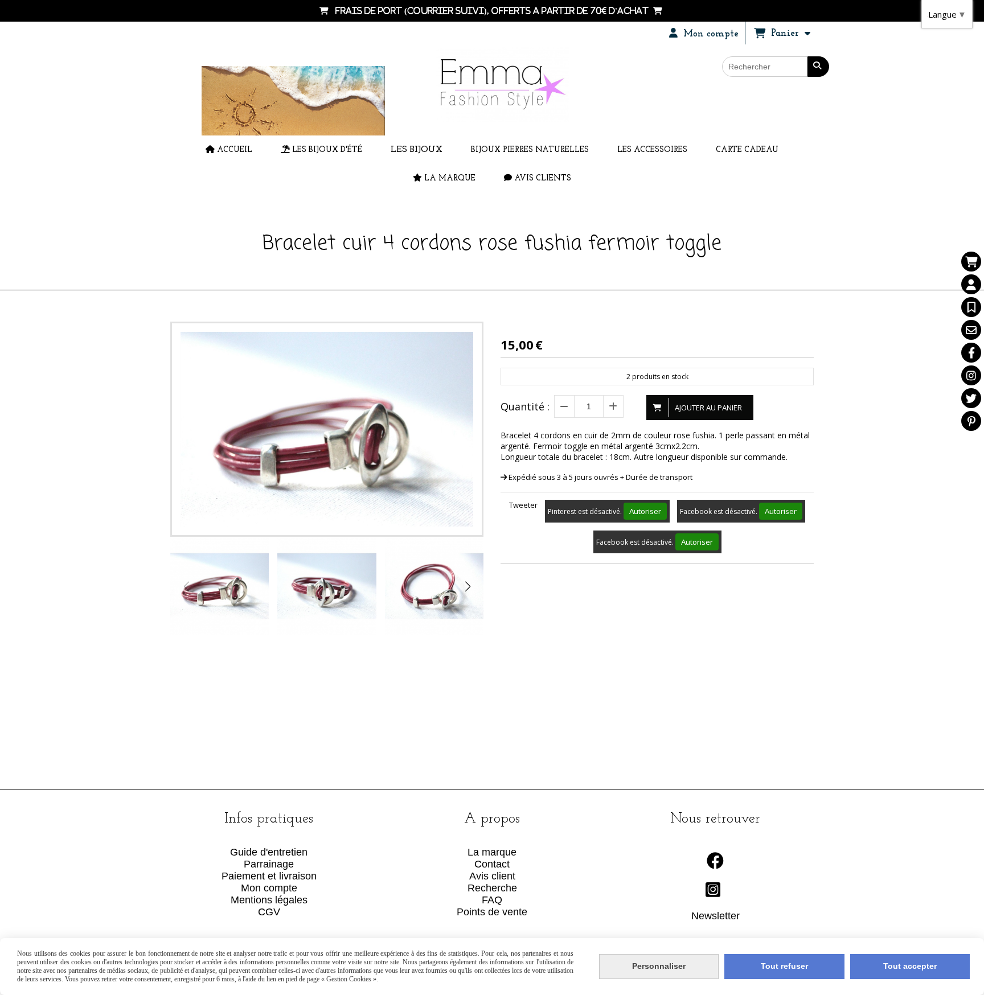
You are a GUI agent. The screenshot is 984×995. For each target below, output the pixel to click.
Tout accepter (910, 966)
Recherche (492, 888)
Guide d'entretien (269, 852)
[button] (467, 586)
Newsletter (715, 916)
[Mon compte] (971, 284)
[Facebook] (971, 353)
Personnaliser (659, 966)
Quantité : (525, 406)
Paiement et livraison (269, 876)
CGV (269, 912)
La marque (492, 852)
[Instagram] (971, 375)
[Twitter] (971, 398)
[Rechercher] (818, 66)
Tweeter (523, 505)
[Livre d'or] (971, 307)
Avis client (492, 876)
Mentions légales (269, 900)
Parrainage (269, 864)
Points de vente (492, 912)
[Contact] (971, 330)
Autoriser (645, 511)
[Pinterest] (971, 421)
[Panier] (971, 262)
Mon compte (269, 888)
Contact (492, 864)
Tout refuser (784, 966)
